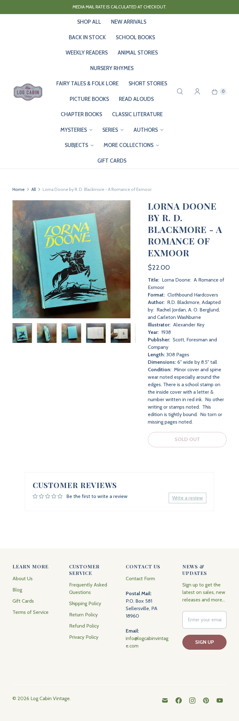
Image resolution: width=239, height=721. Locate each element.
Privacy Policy (83, 637)
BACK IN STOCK (87, 37)
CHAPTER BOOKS (81, 114)
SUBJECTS (76, 145)
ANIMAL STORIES (138, 53)
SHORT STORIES (148, 83)
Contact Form (140, 578)
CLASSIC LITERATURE (137, 114)
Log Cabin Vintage (50, 698)
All (33, 189)
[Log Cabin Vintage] (28, 91)
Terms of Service (30, 612)
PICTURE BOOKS (89, 99)
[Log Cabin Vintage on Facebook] (178, 700)
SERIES (110, 130)
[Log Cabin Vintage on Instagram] (192, 700)
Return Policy (83, 615)
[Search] (180, 91)
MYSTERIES (73, 130)
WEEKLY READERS (87, 53)
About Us (22, 578)
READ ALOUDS (136, 99)
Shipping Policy (85, 603)
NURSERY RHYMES (112, 68)
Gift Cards (23, 601)
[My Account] (197, 91)
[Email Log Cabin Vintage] (165, 700)
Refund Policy (84, 626)
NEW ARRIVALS (128, 22)
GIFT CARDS (111, 161)
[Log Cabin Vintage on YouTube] (220, 700)
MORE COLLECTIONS (128, 145)
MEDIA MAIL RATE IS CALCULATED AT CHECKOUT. (119, 7)
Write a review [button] (187, 498)
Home (18, 189)
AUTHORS (146, 130)
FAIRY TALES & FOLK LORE (87, 83)
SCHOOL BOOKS (135, 37)
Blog (17, 590)
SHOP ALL (89, 22)
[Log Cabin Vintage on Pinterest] (206, 700)
